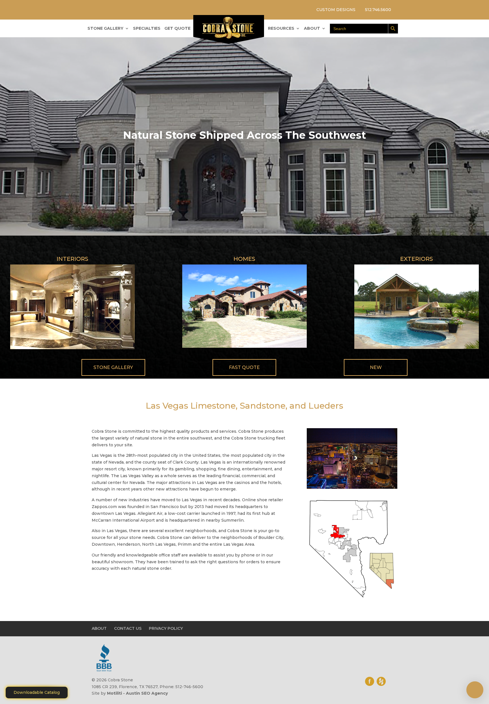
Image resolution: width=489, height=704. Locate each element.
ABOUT (312, 28)
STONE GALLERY (105, 28)
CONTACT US (127, 628)
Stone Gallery (113, 367)
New (376, 367)
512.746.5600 (378, 9)
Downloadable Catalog (37, 692)
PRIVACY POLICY (166, 628)
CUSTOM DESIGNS (335, 9)
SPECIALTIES (146, 28)
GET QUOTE (177, 28)
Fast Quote (244, 367)
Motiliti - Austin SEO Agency (137, 693)
